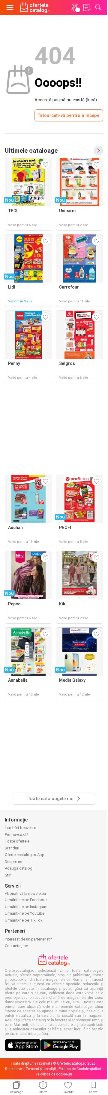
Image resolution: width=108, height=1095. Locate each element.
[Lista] (86, 7)
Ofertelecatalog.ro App (24, 854)
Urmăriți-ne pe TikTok (24, 920)
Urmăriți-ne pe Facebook (26, 900)
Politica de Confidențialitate (80, 1069)
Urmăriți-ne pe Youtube (24, 913)
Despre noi (14, 861)
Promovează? (16, 834)
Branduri (12, 848)
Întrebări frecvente (20, 827)
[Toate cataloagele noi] (98, 150)
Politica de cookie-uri (55, 1074)
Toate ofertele (17, 841)
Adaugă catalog (18, 868)
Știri (8, 875)
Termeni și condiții (41, 1069)
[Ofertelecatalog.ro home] (35, 7)
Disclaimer (14, 1069)
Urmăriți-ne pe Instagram (26, 906)
